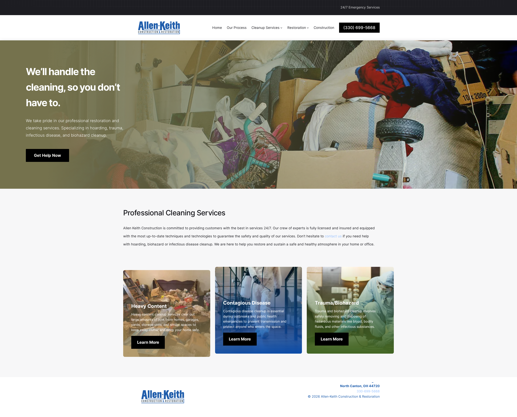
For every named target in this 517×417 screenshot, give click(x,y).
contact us (333, 236)
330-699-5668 (368, 391)
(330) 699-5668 (359, 27)
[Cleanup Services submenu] (281, 28)
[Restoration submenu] (308, 28)
